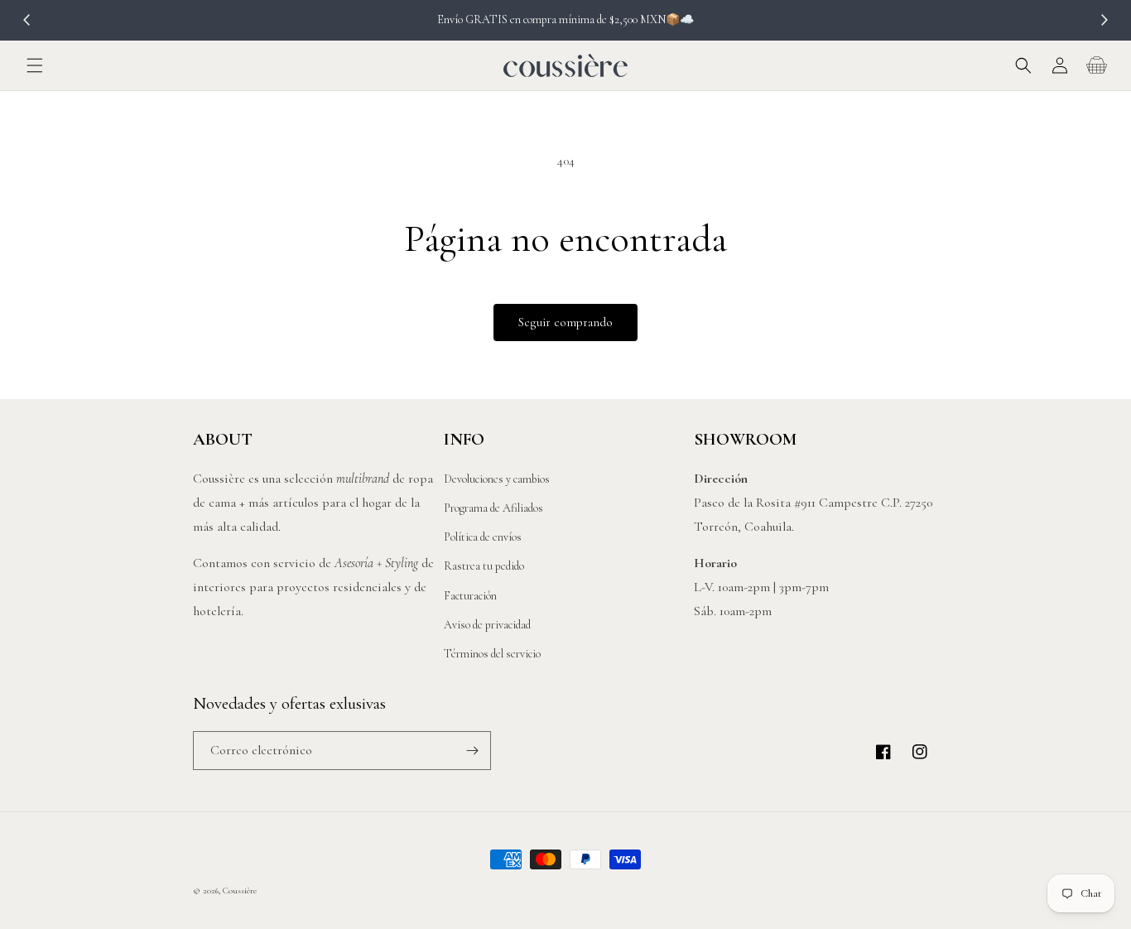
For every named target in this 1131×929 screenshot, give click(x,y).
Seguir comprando (565, 322)
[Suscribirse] (472, 750)
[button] (35, 65)
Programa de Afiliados (493, 508)
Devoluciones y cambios (497, 479)
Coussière (240, 890)
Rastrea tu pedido (484, 566)
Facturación (470, 596)
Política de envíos (483, 537)
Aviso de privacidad (487, 625)
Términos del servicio (492, 654)
